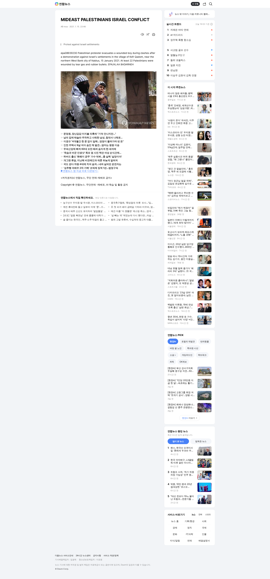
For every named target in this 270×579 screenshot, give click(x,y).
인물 (204, 534)
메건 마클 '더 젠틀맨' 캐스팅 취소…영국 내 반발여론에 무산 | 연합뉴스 (133, 211)
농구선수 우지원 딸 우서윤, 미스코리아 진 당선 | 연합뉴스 (85, 202)
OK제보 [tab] (183, 361)
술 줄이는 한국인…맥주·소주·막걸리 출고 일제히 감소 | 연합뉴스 (85, 219)
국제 (204, 527)
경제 (175, 527)
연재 (189, 540)
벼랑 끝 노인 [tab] (176, 348)
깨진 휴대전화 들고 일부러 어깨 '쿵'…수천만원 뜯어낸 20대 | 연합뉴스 (85, 207)
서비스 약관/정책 (111, 555)
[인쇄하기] (153, 34)
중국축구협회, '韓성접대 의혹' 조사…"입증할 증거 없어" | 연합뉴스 (133, 202)
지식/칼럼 (175, 540)
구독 (196, 4)
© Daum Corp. (62, 569)
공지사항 (97, 555)
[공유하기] (204, 3)
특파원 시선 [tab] (192, 348)
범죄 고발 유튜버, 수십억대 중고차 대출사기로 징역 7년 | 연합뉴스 (133, 219)
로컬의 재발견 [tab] (188, 341)
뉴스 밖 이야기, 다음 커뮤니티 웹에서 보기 (195, 14)
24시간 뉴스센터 (83, 555)
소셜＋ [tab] (173, 355)
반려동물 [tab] (204, 341)
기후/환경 (189, 521)
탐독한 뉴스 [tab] (200, 441)
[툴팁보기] (211, 24)
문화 (175, 534)
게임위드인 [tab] (187, 355)
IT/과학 (189, 534)
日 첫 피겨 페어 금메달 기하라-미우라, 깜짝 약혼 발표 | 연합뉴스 (133, 207)
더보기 (188, 418)
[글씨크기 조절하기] (148, 34)
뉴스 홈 (175, 521)
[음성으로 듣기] (142, 34)
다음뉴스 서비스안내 (64, 555)
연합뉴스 (64, 4)
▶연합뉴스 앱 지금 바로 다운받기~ (79, 171)
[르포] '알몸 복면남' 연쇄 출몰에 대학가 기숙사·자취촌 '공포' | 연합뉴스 (85, 215)
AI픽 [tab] (172, 361)
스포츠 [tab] (208, 514)
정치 (189, 527)
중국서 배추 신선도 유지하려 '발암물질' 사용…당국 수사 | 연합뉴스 (85, 211)
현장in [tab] (173, 341)
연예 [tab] (200, 514)
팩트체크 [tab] (202, 355)
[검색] (211, 3)
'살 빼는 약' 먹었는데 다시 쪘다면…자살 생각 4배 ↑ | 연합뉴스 (133, 215)
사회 (204, 521)
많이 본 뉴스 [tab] (178, 441)
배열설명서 (204, 540)
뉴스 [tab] (193, 514)
